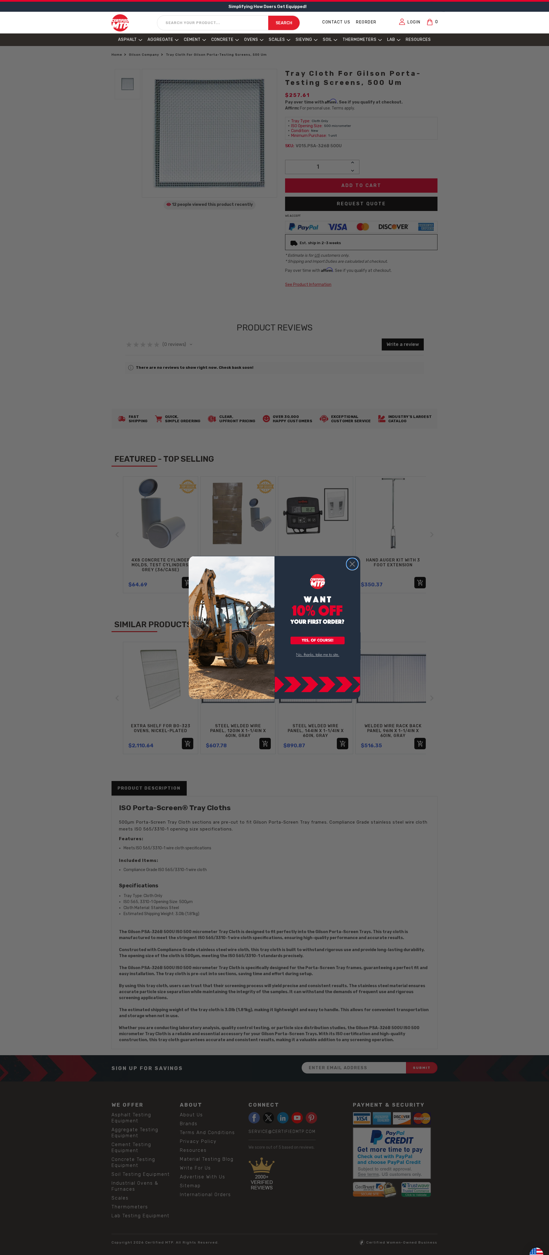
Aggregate (160, 39)
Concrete (222, 39)
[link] (317, 655)
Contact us (336, 22)
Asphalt (127, 39)
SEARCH (284, 23)
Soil (327, 39)
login (414, 22)
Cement (192, 39)
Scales (277, 39)
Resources (418, 39)
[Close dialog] (352, 564)
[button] (317, 641)
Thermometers (360, 39)
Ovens (251, 39)
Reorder (366, 22)
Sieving (304, 39)
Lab (391, 39)
